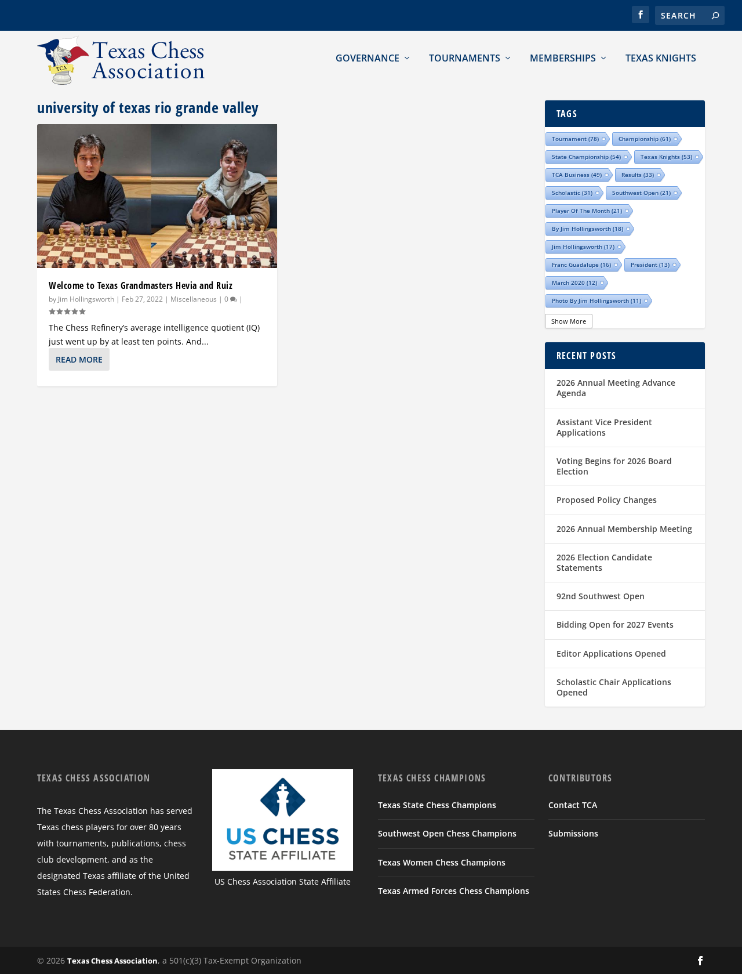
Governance (367, 58)
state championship (586, 157)
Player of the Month (587, 211)
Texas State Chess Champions (437, 804)
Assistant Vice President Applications (604, 427)
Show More (568, 321)
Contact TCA (572, 804)
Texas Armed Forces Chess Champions (453, 890)
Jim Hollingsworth (86, 299)
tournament (575, 139)
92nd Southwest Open (600, 596)
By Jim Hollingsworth (587, 229)
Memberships (563, 58)
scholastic (572, 193)
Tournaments (464, 58)
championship (645, 139)
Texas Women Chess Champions (441, 862)
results (637, 175)
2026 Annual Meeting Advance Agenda (615, 388)
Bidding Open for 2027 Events (615, 624)
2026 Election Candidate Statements (604, 562)
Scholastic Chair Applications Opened (613, 687)
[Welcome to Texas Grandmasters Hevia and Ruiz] (157, 196)
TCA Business (577, 175)
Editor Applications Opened (611, 653)
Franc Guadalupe (581, 264)
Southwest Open (641, 193)
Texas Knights (660, 58)
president (650, 264)
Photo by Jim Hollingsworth (596, 300)
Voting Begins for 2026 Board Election (614, 466)
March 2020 (574, 282)
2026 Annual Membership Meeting (624, 528)
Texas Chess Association (112, 960)
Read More (79, 359)
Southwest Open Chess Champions (447, 833)
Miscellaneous (193, 299)
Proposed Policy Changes (606, 499)
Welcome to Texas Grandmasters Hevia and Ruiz (140, 285)
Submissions (573, 833)
